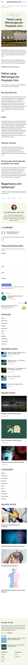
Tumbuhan (3, 344)
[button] (2, 2)
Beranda (3, 6)
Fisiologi (14, 198)
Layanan (3, 658)
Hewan (2, 331)
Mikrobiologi (4, 338)
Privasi (2, 661)
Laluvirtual (9, 632)
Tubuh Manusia (10, 6)
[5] (4, 386)
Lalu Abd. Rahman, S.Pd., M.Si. (14, 212)
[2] (4, 362)
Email (3, 272)
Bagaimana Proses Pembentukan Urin (18, 191)
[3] (4, 370)
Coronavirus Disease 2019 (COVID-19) (12, 462)
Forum (16, 654)
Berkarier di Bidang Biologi (14, 376)
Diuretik (3, 198)
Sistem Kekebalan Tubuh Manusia (11, 440)
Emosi (9, 198)
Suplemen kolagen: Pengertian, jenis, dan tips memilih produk (17, 353)
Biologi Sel (3, 325)
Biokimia (3, 318)
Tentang (3, 654)
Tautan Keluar (18, 652)
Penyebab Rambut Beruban (9, 566)
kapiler (2, 127)
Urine (19, 198)
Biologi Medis (4, 323)
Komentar (4, 253)
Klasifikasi (3, 336)
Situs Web (3, 278)
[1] (4, 354)
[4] (4, 378)
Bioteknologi (4, 328)
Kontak (2, 656)
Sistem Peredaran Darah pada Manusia (13, 546)
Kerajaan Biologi (14, 2)
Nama (3, 266)
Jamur (2, 333)
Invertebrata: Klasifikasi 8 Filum (15, 384)
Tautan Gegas (4, 652)
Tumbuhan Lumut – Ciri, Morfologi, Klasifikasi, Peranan (16, 361)
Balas (2, 240)
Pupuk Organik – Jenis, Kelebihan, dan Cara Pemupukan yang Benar (17, 369)
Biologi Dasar (4, 320)
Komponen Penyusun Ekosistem (11, 413)
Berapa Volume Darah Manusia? (12, 66)
